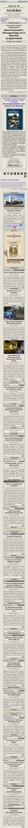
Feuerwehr (7, 184)
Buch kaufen (14, 165)
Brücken (14, 555)
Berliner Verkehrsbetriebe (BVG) (20, 92)
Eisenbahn (16, 182)
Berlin (3, 182)
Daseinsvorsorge (9, 182)
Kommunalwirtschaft (15, 184)
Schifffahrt (14, 381)
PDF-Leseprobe (15, 159)
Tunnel (14, 305)
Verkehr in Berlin (18, 186)
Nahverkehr (8, 185)
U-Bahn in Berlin (14, 23)
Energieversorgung (14, 603)
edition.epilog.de (5, 19)
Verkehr (12, 186)
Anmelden (24, 19)
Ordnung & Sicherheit (16, 185)
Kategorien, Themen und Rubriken (10, 180)
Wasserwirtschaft (14, 805)
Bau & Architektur (14, 480)
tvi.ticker (14, 10)
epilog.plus (3, 20)
